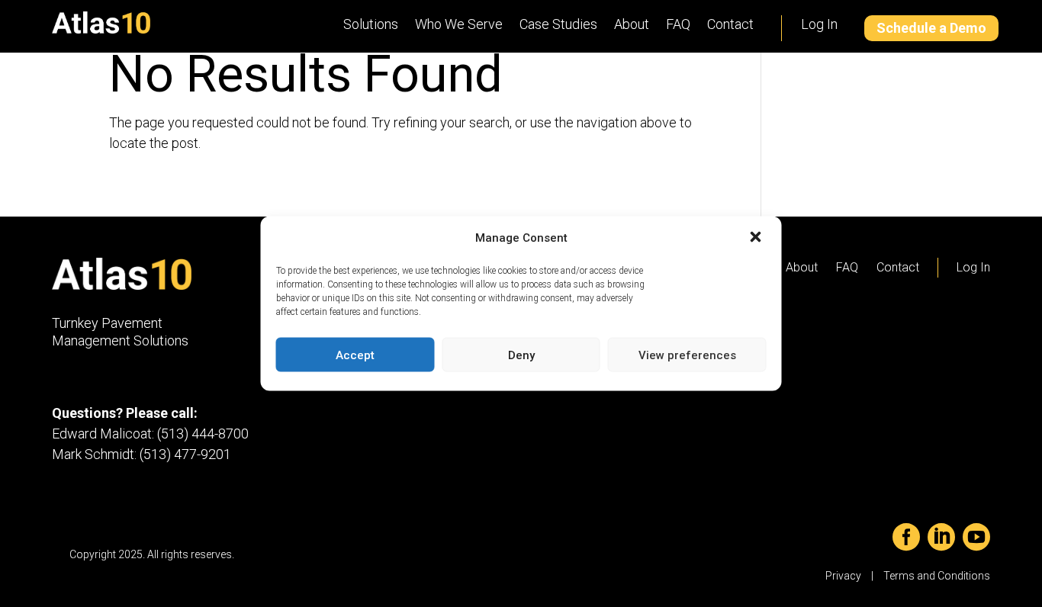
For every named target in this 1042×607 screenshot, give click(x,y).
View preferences (687, 354)
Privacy (843, 576)
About (631, 24)
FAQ (678, 24)
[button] (757, 238)
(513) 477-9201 (185, 454)
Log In (819, 24)
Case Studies (558, 24)
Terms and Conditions (936, 576)
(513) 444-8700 (203, 434)
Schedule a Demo (931, 28)
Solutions (370, 24)
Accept (355, 354)
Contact (730, 24)
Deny (521, 354)
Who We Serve (459, 24)
